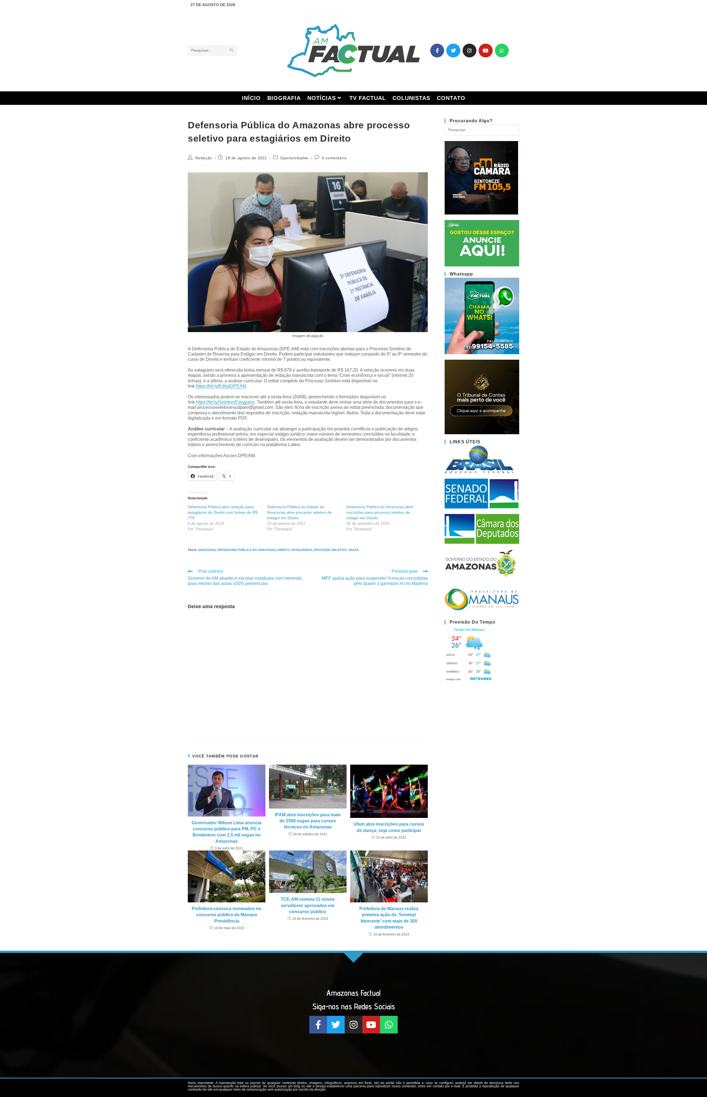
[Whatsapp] (502, 50)
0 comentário (334, 158)
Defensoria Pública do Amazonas (246, 550)
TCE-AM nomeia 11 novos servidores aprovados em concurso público (308, 905)
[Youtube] (485, 50)
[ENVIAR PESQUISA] (231, 50)
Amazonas (207, 550)
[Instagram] (469, 50)
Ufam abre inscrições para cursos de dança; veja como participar (389, 827)
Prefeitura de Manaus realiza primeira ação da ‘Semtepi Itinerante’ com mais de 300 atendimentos (388, 917)
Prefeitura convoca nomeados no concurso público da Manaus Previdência (227, 914)
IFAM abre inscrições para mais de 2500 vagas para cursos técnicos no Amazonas (308, 821)
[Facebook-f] (437, 50)
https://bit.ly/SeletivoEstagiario (225, 402)
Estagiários (301, 550)
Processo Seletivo (330, 550)
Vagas (353, 550)
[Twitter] (453, 50)
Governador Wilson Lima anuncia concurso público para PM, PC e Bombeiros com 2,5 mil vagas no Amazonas (227, 832)
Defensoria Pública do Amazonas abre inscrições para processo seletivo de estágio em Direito (379, 512)
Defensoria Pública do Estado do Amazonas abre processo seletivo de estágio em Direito (299, 512)
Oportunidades (294, 158)
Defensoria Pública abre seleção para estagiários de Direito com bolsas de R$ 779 (222, 512)
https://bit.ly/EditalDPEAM (221, 386)
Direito (283, 550)
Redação (203, 158)
